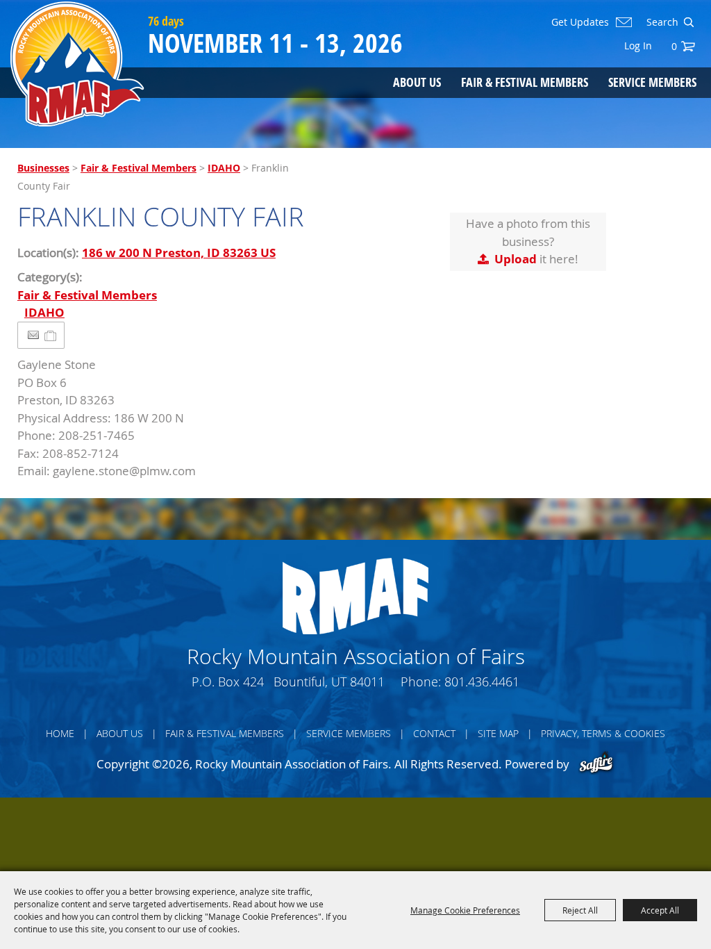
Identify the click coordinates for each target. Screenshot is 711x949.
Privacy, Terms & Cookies (603, 733)
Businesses (43, 167)
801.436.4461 (481, 681)
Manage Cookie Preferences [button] (465, 910)
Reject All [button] (580, 910)
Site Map (498, 733)
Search (688, 22)
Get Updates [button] (580, 22)
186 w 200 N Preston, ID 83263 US (179, 253)
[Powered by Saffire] (596, 764)
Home (60, 733)
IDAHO (224, 167)
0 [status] (674, 46)
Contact (434, 733)
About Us (417, 82)
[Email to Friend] (33, 335)
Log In (638, 45)
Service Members (652, 82)
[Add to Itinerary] (51, 335)
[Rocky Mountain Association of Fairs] (77, 63)
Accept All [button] (660, 910)
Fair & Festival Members (524, 82)
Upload (515, 259)
